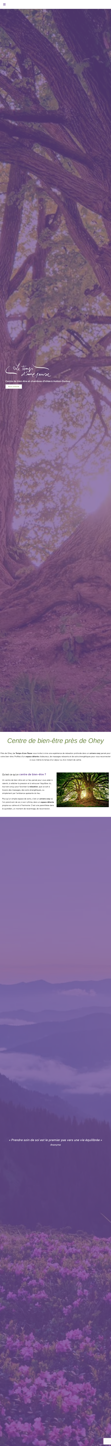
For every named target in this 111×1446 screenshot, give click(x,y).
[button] (4, 4)
